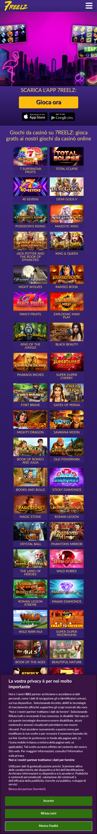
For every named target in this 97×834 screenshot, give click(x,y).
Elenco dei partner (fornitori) (27, 789)
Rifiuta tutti (48, 813)
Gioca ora (48, 102)
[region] (48, 754)
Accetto (48, 801)
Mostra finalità (48, 826)
